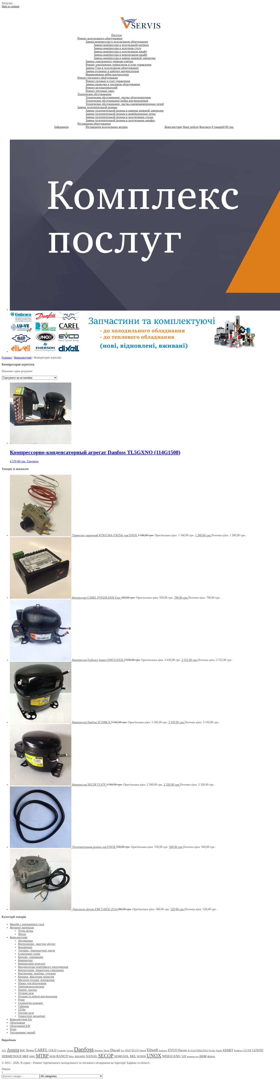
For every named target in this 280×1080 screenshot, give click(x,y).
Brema (30, 1050)
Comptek (61, 1050)
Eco (123, 1050)
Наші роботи (191, 127)
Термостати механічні (31, 1016)
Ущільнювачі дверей (22, 1032)
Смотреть (32, 461)
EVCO (172, 1050)
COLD (52, 1050)
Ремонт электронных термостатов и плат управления (118, 64)
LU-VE (247, 1050)
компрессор (193, 1056)
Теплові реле (26, 1012)
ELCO (135, 1050)
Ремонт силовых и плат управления (108, 81)
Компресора (25, 960)
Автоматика (25, 940)
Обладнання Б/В (20, 1026)
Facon (182, 1050)
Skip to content (10, 6)
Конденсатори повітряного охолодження (43, 966)
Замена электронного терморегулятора (109, 61)
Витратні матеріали (22, 927)
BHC (22, 1050)
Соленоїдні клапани (30, 1003)
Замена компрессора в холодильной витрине (121, 45)
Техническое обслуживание (94, 94)
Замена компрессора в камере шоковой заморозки (125, 58)
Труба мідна (25, 930)
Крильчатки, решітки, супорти (37, 973)
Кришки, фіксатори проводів (36, 976)
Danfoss (84, 1049)
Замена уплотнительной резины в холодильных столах (119, 117)
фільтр (211, 1056)
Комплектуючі (173, 127)
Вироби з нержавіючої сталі (27, 924)
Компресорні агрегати (31, 963)
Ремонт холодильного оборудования (99, 38)
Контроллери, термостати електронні (41, 970)
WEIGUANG (171, 1056)
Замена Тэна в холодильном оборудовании (112, 67)
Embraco (163, 1050)
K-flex (212, 1050)
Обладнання (17, 1022)
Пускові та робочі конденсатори (37, 996)
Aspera (13, 1050)
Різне (21, 999)
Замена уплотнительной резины (97, 107)
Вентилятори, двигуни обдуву (37, 944)
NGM (52, 1056)
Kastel (219, 1050)
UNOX (154, 1055)
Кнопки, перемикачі (30, 957)
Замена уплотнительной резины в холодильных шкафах (120, 120)
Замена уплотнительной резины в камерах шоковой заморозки (125, 110)
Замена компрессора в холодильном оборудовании (117, 41)
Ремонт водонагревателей (101, 87)
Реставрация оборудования (93, 123)
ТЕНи (21, 1009)
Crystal (70, 1050)
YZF (183, 1056)
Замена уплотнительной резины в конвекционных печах (121, 113)
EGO (128, 1050)
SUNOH (141, 1056)
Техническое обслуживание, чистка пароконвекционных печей (125, 104)
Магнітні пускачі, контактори (36, 980)
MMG (32, 1056)
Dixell (106, 1050)
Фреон (22, 934)
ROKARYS (80, 1056)
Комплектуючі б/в (21, 1019)
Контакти (205, 127)
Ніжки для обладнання (32, 983)
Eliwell (152, 1050)
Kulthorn (238, 1050)
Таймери (23, 1006)
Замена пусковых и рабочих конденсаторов (112, 71)
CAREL (41, 1050)
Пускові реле (26, 993)
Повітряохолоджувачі (31, 986)
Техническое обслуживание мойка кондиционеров (117, 100)
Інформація (61, 127)
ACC (4, 1050)
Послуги (116, 35)
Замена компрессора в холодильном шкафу (120, 51)
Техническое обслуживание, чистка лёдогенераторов (118, 97)
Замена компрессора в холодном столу (117, 48)
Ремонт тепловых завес (100, 90)
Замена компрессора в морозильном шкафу (120, 54)
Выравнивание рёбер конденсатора (107, 74)
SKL (133, 1056)
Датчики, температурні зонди (36, 950)
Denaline (98, 1050)
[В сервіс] (143, 28)
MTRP (42, 1055)
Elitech (142, 1050)
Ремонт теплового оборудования (97, 77)
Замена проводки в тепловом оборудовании (113, 84)
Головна (7, 357)
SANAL (91, 1056)
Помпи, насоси (27, 989)
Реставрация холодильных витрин (107, 127)
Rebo (71, 1056)
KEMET (228, 1050)
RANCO (62, 1056)
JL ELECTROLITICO (198, 1050)
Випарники (25, 947)
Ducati (115, 1050)
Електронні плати (29, 953)
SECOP (105, 1055)
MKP (25, 1056)
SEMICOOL (121, 1056)
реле (203, 1056)
